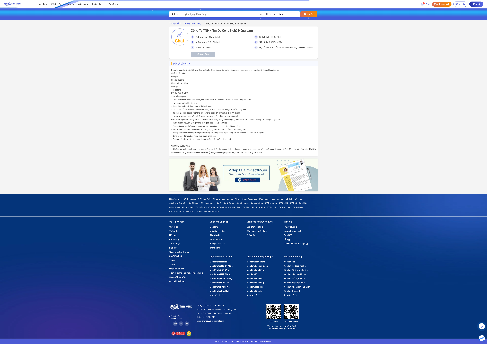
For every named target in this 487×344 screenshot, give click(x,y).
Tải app (287, 239)
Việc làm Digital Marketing (296, 270)
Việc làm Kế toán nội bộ (295, 266)
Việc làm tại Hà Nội (219, 262)
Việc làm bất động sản (257, 266)
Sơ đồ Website (176, 256)
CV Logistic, (188, 211)
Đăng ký (476, 4)
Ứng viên (70, 4)
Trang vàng (215, 248)
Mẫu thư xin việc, (267, 199)
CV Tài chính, (175, 211)
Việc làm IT (252, 274)
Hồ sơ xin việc (216, 239)
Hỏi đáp (173, 235)
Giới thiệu (173, 227)
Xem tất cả (215, 295)
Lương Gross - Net (292, 231)
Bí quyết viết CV (217, 243)
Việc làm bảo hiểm (255, 270)
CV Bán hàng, (242, 203)
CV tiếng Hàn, (218, 199)
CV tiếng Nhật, (233, 199)
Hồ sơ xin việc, (175, 199)
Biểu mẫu (251, 235)
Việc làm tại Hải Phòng (220, 274)
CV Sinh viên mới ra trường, (181, 207)
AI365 (172, 264)
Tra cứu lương (290, 227)
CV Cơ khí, (283, 203)
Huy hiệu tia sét (176, 269)
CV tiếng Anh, (190, 199)
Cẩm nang (83, 4)
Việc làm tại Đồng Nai (220, 287)
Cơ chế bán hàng (177, 281)
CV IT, (219, 203)
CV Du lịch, (272, 207)
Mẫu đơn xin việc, (249, 199)
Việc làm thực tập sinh (294, 282)
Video (172, 260)
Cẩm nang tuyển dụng (257, 231)
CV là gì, (298, 199)
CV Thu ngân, (285, 207)
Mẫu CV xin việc (217, 231)
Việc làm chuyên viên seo (295, 274)
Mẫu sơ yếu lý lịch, (285, 199)
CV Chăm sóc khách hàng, (229, 207)
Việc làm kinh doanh (256, 262)
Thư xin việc (215, 235)
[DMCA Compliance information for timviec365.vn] (189, 333)
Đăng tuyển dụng (255, 227)
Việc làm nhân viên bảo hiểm (297, 287)
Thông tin (174, 231)
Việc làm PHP (290, 262)
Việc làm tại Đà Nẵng (219, 270)
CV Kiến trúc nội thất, (205, 207)
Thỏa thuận (174, 243)
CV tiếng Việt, (204, 199)
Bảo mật (173, 248)
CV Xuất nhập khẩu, (299, 203)
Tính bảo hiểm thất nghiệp (296, 243)
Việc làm (43, 4)
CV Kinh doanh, (208, 203)
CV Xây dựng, (271, 203)
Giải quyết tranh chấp (179, 252)
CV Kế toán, (193, 203)
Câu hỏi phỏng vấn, (178, 203)
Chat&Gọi (204, 54)
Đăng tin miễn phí (441, 4)
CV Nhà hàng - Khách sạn (207, 211)
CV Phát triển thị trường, (254, 207)
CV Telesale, (298, 207)
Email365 (288, 235)
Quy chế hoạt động (178, 277)
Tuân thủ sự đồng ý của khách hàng (186, 273)
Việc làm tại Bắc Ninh (220, 291)
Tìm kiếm (309, 14)
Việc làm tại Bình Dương (221, 278)
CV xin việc (56, 4)
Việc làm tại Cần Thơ (219, 282)
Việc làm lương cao (256, 287)
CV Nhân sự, (228, 203)
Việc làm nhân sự (255, 278)
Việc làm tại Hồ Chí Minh (221, 266)
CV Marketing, (256, 203)
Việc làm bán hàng (255, 282)
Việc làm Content (292, 291)
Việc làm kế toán (254, 291)
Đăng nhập (460, 4)
